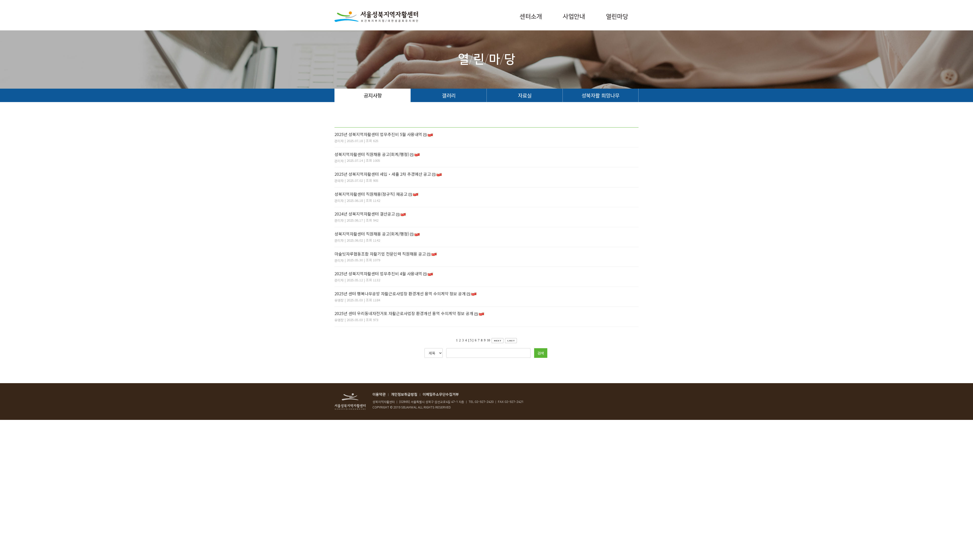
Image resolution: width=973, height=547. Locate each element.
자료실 (525, 95)
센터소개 (531, 16)
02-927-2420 (484, 402)
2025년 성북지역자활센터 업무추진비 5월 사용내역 (378, 134)
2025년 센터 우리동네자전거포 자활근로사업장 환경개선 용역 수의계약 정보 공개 (403, 313)
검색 (540, 353)
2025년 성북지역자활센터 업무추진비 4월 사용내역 (378, 273)
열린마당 (617, 16)
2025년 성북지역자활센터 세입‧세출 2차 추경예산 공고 (382, 174)
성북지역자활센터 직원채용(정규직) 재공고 (370, 194)
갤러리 (449, 95)
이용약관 (379, 395)
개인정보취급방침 (404, 395)
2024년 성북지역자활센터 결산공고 (364, 214)
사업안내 (574, 16)
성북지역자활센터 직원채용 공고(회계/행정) (371, 154)
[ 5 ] (470, 340)
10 (488, 340)
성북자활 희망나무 (601, 95)
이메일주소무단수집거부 (441, 395)
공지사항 (373, 95)
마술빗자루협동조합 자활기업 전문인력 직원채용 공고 (380, 254)
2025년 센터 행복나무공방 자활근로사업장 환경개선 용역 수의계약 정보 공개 (400, 293)
